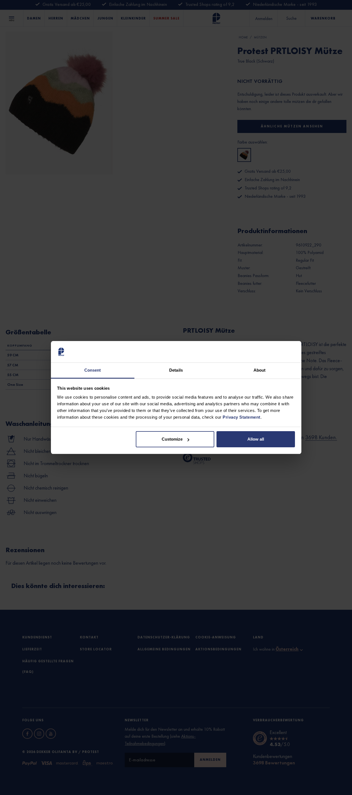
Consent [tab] (92, 370)
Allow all (255, 439)
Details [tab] (176, 370)
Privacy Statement (241, 417)
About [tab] (259, 370)
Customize (172, 439)
